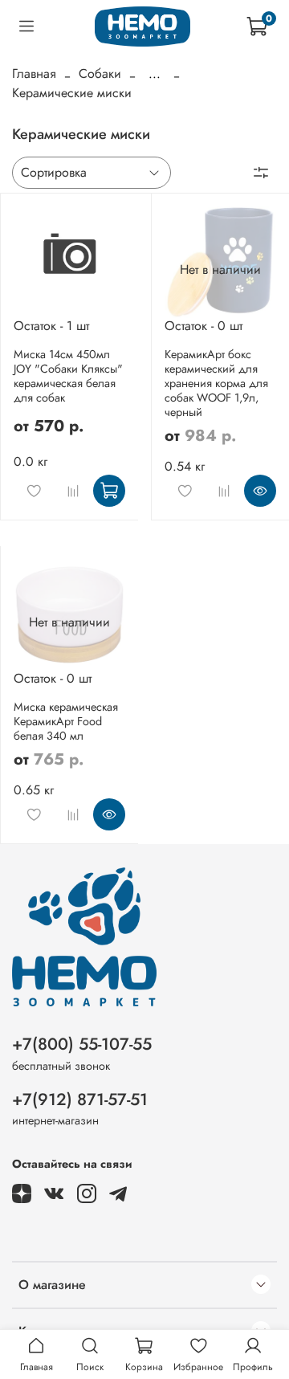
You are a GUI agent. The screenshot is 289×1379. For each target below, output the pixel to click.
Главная (34, 73)
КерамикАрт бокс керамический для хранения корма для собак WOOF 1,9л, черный (216, 383)
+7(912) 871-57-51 (80, 1099)
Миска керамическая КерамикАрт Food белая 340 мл (66, 721)
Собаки (100, 73)
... (155, 74)
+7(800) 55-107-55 (82, 1044)
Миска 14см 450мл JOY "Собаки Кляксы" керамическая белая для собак (68, 376)
